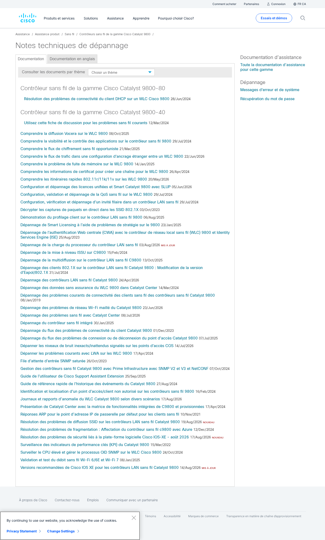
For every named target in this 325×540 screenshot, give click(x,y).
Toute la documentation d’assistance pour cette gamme (272, 67)
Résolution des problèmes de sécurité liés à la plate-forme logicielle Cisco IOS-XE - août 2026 (104, 437)
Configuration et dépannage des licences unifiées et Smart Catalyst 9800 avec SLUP (95, 187)
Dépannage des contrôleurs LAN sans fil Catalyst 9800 (69, 280)
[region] (70, 525)
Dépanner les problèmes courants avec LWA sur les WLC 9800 (76, 353)
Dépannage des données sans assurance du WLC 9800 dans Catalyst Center (88, 288)
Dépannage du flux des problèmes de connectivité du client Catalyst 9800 (86, 331)
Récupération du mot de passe (267, 99)
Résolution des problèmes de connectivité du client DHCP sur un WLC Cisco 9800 (96, 99)
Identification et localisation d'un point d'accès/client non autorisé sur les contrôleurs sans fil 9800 (107, 391)
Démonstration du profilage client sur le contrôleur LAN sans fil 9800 (81, 217)
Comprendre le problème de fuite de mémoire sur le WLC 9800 (76, 164)
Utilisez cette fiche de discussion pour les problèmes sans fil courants (85, 123)
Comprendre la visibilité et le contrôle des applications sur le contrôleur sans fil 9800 (95, 141)
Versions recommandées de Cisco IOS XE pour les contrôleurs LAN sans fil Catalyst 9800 (99, 468)
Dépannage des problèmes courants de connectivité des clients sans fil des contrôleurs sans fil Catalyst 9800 (117, 295)
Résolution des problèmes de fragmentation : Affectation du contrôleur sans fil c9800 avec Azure (106, 429)
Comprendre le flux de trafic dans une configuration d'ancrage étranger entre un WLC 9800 (101, 156)
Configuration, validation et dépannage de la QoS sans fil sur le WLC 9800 (86, 194)
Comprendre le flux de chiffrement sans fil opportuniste (69, 149)
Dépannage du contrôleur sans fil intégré (56, 323)
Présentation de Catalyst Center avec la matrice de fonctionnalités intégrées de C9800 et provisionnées (112, 407)
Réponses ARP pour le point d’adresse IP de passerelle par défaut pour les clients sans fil (99, 414)
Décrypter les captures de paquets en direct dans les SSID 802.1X (79, 210)
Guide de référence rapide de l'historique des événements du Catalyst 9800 (87, 384)
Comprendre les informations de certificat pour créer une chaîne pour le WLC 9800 (94, 172)
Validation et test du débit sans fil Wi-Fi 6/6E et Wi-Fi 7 (69, 460)
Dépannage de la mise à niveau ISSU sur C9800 (63, 252)
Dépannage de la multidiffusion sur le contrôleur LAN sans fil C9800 (80, 260)
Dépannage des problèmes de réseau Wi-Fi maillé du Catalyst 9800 (81, 308)
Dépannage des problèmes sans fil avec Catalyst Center (70, 315)
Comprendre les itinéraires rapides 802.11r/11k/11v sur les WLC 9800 (83, 179)
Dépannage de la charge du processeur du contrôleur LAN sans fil (79, 245)
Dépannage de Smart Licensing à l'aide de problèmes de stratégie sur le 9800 (90, 225)
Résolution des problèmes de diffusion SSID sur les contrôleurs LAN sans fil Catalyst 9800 (100, 422)
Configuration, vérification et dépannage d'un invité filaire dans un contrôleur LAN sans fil (99, 202)
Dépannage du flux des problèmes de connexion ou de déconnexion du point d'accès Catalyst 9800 (109, 338)
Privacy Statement (22, 531)
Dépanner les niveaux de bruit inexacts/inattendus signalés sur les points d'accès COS (96, 346)
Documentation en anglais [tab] (72, 59)
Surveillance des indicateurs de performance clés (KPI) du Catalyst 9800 (84, 445)
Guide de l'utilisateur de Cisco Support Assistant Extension (72, 376)
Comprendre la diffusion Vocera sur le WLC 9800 (64, 134)
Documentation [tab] (31, 59)
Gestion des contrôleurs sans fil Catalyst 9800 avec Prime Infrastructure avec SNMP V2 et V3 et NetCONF (114, 369)
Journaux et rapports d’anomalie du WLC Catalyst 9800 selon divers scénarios (90, 399)
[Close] (133, 517)
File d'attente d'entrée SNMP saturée (52, 361)
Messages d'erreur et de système (269, 90)
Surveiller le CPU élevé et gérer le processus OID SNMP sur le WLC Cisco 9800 (91, 452)
